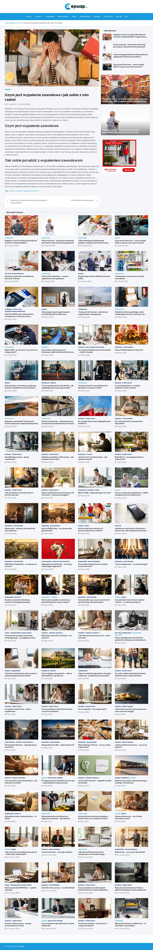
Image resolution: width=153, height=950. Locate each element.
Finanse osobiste (56, 633)
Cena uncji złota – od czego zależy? (57, 852)
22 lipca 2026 (122, 353)
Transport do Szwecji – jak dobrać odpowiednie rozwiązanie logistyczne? (93, 314)
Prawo (74, 16)
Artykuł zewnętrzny (123, 633)
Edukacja (97, 16)
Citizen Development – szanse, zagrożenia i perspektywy (55, 277)
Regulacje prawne (55, 778)
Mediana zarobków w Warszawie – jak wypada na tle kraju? (58, 458)
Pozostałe (107, 16)
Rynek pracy (127, 383)
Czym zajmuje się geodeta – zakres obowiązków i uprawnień (57, 674)
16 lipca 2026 (48, 498)
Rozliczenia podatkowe (94, 347)
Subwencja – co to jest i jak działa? (130, 852)
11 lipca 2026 (84, 605)
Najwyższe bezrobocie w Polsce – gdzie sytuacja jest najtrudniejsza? (130, 889)
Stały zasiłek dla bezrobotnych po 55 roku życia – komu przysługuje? (58, 494)
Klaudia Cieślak (25, 104)
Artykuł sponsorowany (14, 273)
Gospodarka (50, 16)
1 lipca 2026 (11, 821)
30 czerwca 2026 (13, 857)
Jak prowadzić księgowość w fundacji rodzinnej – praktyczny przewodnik (94, 674)
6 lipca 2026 (84, 712)
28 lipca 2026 (122, 317)
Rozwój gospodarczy (61, 561)
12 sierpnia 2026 (13, 281)
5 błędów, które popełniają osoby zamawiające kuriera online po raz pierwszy (130, 314)
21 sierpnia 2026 (13, 246)
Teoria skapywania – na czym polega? (131, 564)
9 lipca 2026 (84, 641)
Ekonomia (118, 347)
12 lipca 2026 (11, 605)
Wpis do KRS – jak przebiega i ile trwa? (94, 493)
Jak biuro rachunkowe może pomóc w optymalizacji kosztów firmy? (21, 674)
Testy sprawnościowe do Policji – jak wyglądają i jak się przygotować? (57, 387)
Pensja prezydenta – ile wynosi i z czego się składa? (93, 924)
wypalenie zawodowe (31, 191)
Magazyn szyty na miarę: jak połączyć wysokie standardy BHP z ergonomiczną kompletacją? (130, 37)
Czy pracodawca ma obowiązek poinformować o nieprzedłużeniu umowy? (92, 890)
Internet (45, 347)
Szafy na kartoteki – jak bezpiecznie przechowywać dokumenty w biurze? (58, 422)
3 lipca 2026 (11, 786)
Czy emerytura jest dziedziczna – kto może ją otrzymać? (21, 782)
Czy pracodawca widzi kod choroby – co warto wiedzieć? (57, 710)
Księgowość (15, 671)
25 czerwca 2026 (123, 929)
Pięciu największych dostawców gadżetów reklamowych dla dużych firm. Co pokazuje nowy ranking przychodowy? (130, 641)
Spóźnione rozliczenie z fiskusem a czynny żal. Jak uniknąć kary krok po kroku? (130, 530)
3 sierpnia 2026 (85, 281)
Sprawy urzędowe (122, 778)
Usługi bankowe (131, 849)
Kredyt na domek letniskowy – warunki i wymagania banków (18, 601)
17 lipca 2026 (121, 462)
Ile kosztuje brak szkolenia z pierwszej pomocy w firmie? (90, 529)
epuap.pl (21, 946)
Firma (28, 16)
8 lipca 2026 (84, 679)
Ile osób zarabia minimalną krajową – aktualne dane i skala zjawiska (131, 674)
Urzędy (54, 597)
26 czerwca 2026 (49, 929)
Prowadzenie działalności (20, 633)
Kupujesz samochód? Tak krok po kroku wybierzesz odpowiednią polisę (21, 422)
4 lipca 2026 (84, 750)
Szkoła (53, 383)
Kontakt (119, 16)
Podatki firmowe (18, 778)
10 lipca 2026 (11, 641)
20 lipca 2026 (122, 391)
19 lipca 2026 (121, 426)
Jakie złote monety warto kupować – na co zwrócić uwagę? (131, 710)
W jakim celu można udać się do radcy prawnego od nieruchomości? (29, 201)
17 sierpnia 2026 (123, 246)
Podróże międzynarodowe (15, 311)
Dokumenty (46, 597)
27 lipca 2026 (12, 355)
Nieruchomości (63, 16)
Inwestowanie (127, 706)
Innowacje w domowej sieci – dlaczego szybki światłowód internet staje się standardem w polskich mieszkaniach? (58, 353)
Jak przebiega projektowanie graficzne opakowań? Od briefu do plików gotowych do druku (130, 57)
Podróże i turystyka (13, 309)
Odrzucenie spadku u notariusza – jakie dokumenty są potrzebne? (56, 601)
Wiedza (53, 671)
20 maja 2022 (12, 104)
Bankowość (82, 561)
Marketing (137, 633)
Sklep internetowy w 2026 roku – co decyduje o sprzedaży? (130, 924)
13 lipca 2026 (85, 569)
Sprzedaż (119, 921)
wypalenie (19, 191)
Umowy (123, 597)
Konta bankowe (94, 561)
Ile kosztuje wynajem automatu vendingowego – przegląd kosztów (20, 637)
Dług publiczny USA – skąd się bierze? (58, 745)
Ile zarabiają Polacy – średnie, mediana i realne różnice (128, 387)
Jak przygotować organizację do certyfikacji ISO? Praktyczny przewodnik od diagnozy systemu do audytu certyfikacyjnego (58, 315)
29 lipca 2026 (85, 317)
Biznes (81, 273)
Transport (82, 309)
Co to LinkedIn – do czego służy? (92, 709)
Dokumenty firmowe (86, 490)
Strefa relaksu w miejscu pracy (82, 200)
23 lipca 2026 (48, 355)
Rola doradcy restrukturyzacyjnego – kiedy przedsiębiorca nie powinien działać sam (21, 388)
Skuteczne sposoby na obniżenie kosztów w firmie (19, 277)
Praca (7, 90)
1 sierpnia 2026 (122, 281)
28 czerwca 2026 (49, 891)
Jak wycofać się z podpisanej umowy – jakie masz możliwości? (21, 853)
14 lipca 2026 (85, 534)
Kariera (118, 383)
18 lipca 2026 (48, 462)
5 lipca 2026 (11, 750)
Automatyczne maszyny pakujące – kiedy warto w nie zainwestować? (93, 817)
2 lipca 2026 (84, 786)
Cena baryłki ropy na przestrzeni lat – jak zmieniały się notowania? (94, 601)
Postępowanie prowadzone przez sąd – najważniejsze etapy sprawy (58, 782)
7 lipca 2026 (47, 714)
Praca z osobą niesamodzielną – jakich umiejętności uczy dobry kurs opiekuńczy (131, 495)
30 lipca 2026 (48, 317)
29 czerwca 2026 (86, 857)
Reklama (118, 635)
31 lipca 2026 (11, 319)
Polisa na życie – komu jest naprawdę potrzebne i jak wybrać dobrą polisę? (129, 46)
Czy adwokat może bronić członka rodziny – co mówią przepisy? (129, 601)
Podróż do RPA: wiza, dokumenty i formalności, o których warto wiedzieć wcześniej (19, 316)
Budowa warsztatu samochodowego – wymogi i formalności (131, 782)
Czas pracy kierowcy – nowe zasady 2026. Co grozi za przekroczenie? (128, 66)
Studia (89, 454)
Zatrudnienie (127, 418)
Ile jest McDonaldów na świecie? (129, 350)
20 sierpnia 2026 (86, 246)
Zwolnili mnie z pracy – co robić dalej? (58, 888)
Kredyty (18, 597)
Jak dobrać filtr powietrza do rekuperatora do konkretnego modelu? (91, 854)
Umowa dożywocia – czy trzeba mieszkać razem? (128, 817)
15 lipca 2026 (121, 498)
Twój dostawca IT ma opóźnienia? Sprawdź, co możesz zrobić (93, 387)
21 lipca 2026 (48, 391)
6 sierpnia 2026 (49, 281)
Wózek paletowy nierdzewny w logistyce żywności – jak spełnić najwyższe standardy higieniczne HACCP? (56, 819)
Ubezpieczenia (85, 16)
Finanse (38, 16)
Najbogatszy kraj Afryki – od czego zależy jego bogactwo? (57, 565)
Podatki (81, 347)
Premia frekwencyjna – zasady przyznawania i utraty (18, 924)
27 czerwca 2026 (123, 893)
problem (12, 191)
